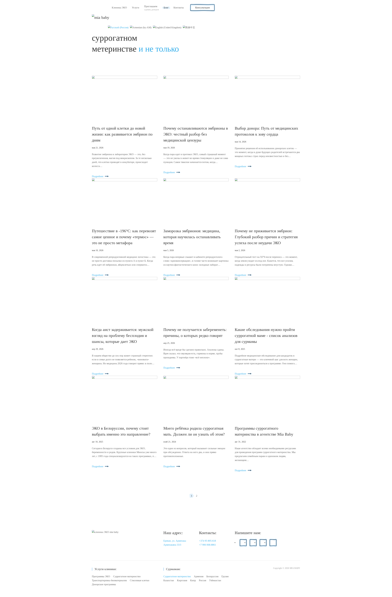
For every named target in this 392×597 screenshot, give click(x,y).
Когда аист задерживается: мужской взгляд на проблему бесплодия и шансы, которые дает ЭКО (122, 335)
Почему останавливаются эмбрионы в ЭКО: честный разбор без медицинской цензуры (195, 134)
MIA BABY (295, 568)
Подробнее (97, 176)
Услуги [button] (135, 7)
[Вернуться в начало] (101, 17)
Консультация (202, 7)
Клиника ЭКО (119, 7)
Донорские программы (104, 584)
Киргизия (182, 580)
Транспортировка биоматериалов (109, 580)
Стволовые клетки (139, 580)
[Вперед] (201, 496)
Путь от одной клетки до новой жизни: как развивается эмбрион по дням (122, 134)
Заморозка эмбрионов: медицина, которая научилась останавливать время (192, 237)
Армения (198, 576)
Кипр (193, 580)
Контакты (178, 7)
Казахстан (168, 580)
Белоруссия (212, 576)
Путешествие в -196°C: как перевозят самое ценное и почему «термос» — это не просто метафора (124, 237)
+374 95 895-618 (207, 540)
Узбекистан (215, 580)
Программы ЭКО (101, 576)
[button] (151, 7)
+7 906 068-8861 (207, 544)
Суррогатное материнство (127, 576)
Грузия (224, 576)
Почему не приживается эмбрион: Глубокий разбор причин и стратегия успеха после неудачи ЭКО (266, 237)
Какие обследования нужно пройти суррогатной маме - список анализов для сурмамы (266, 335)
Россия (202, 580)
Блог (166, 7)
